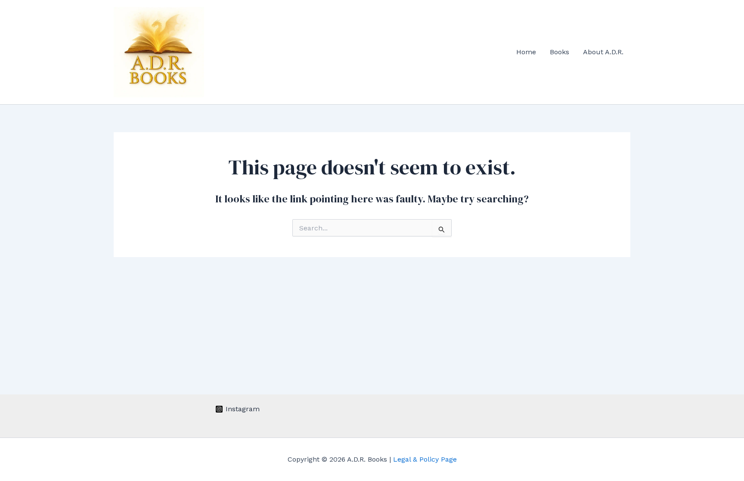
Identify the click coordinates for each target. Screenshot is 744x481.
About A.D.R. (603, 52)
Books (559, 52)
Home (526, 52)
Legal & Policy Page (425, 459)
